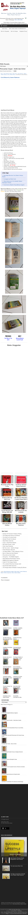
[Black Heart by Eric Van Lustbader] (21, 505)
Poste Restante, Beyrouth (9, 549)
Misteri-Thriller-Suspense (6, 572)
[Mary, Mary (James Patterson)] (21, 518)
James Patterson (20, 73)
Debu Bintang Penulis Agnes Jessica (11, 558)
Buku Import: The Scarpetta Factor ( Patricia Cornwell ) (13, 766)
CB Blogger (20, 910)
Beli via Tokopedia (5, 31)
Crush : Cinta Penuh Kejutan (9, 542)
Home (2, 73)
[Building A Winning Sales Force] (7, 492)
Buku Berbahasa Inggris (8, 73)
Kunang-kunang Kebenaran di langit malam (11, 774)
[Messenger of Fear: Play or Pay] (7, 479)
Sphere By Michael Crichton (7, 524)
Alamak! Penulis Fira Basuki (9, 539)
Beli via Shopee (14, 31)
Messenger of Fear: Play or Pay (7, 485)
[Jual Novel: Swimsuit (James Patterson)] (21, 479)
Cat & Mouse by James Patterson (10, 77)
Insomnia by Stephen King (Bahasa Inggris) (14, 184)
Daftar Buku (4, 28)
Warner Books (12, 74)
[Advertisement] (14, 47)
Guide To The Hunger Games (10, 562)
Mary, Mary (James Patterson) (21, 524)
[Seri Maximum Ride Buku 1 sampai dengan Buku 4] (21, 492)
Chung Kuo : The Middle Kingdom (11, 556)
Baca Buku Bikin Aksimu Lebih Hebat (20, 913)
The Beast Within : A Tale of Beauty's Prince (13, 551)
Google (11, 913)
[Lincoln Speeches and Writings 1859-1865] (7, 505)
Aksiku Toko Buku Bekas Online (14, 909)
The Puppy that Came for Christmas (11, 535)
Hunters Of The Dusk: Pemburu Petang (12, 533)
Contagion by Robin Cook (10, 179)
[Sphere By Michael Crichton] (7, 518)
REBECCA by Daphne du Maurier (11, 560)
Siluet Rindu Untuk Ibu (8, 540)
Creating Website (14, 910)
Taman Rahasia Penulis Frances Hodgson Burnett (12, 751)
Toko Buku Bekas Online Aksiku (19, 903)
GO (15, 71)
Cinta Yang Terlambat (8, 546)
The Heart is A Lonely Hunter (9, 537)
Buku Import (15, 73)
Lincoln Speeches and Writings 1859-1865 (7, 511)
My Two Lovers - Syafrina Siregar (11, 547)
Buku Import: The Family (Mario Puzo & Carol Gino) (12, 727)
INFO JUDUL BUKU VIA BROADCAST (17, 28)
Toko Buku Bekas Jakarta (8, 912)
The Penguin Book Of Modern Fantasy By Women (14, 567)
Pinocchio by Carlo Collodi (9, 555)
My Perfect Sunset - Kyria (9, 544)
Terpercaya (15, 912)
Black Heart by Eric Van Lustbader (21, 511)
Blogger (7, 913)
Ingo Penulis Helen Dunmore (9, 565)
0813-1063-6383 (18, 19)
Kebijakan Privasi (23, 31)
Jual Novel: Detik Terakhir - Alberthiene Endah (11, 720)
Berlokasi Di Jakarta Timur (22, 912)
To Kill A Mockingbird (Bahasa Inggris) (10, 712)
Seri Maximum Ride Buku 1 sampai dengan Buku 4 (21, 498)
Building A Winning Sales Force (7, 498)
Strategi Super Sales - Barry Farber (9, 743)
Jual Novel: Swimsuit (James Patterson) (21, 485)
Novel (8, 74)
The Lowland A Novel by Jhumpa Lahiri (12, 563)
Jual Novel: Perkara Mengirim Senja (9, 759)
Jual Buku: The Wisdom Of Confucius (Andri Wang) (12, 781)
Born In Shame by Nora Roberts (10, 553)
